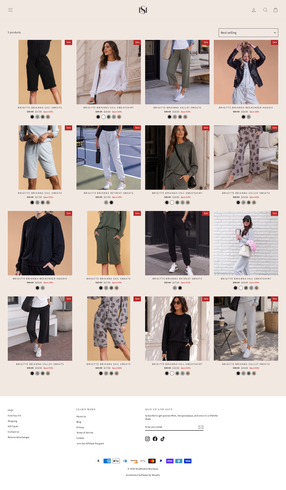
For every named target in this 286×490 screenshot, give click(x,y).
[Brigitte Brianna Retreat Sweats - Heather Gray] (106, 202)
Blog (78, 422)
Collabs (80, 438)
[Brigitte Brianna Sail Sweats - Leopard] (48, 117)
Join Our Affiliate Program (90, 443)
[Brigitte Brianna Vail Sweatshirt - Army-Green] (109, 117)
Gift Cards (13, 426)
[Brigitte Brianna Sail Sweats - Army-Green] (43, 117)
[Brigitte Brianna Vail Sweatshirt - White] (103, 117)
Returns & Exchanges (18, 437)
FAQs (10, 410)
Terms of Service (84, 432)
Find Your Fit (14, 415)
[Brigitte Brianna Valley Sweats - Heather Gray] (175, 117)
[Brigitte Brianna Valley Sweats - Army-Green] (180, 117)
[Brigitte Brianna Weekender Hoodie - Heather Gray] (249, 117)
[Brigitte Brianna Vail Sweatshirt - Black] (98, 117)
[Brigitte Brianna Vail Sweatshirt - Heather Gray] (114, 117)
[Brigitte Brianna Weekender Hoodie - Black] (243, 117)
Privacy (80, 427)
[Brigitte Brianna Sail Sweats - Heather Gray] (37, 117)
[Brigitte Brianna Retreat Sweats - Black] (111, 202)
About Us (81, 416)
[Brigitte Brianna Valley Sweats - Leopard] (185, 117)
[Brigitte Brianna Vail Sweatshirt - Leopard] (119, 117)
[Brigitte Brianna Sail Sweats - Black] (32, 117)
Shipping (12, 421)
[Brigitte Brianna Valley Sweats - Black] (169, 117)
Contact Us (13, 432)
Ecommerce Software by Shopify (143, 475)
